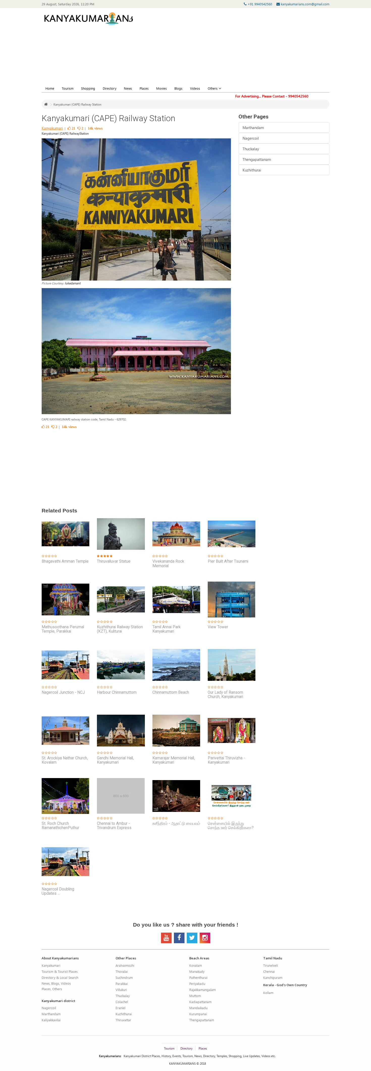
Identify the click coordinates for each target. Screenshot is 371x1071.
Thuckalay (251, 148)
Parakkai (122, 983)
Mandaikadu (198, 1008)
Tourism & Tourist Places (60, 971)
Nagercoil (251, 138)
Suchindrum (124, 977)
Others (213, 88)
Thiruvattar (123, 1020)
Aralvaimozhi (125, 965)
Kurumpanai (198, 1014)
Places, (46, 989)
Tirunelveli (270, 965)
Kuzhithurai (252, 169)
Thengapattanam (257, 159)
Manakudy (196, 971)
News (128, 88)
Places (144, 88)
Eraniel (120, 1008)
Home (49, 88)
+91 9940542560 (260, 4)
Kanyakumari (52, 128)
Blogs (178, 88)
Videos (195, 88)
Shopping (88, 88)
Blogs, (55, 983)
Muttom (195, 995)
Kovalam (195, 965)
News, (46, 983)
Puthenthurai (198, 977)
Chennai (269, 971)
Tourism (67, 88)
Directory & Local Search (60, 977)
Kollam (268, 992)
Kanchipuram (272, 977)
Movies (161, 88)
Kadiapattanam (200, 1002)
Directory (109, 88)
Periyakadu (197, 983)
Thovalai (122, 971)
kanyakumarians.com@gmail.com (304, 4)
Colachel (122, 1002)
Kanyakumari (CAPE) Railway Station (77, 104)
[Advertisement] (259, 48)
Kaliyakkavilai (51, 1020)
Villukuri (121, 989)
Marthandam (253, 127)
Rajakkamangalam (202, 989)
